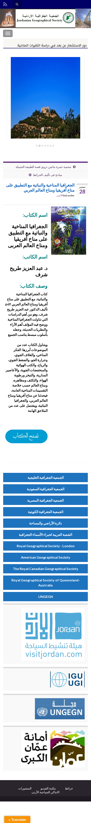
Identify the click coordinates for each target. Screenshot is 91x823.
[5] (42, 146)
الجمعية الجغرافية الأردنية (70, 33)
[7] (37, 146)
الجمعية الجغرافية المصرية (45, 500)
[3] (48, 146)
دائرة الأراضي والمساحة (45, 523)
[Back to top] (9, 813)
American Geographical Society (45, 557)
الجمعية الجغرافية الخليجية (46, 477)
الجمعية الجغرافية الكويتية (45, 512)
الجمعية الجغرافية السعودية (45, 489)
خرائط (69, 788)
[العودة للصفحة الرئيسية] (45, 18)
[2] (50, 146)
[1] (53, 146)
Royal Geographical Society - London (45, 546)
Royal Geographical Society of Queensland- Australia (45, 582)
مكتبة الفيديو (48, 788)
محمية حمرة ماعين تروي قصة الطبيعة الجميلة (43, 167)
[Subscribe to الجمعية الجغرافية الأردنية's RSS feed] (5, 3)
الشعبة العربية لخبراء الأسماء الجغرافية (45, 534)
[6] (39, 146)
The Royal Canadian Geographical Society (45, 569)
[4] (45, 146)
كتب (58, 195)
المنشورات (25, 788)
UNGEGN (45, 596)
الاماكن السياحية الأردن (45, 792)
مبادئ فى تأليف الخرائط (47, 175)
